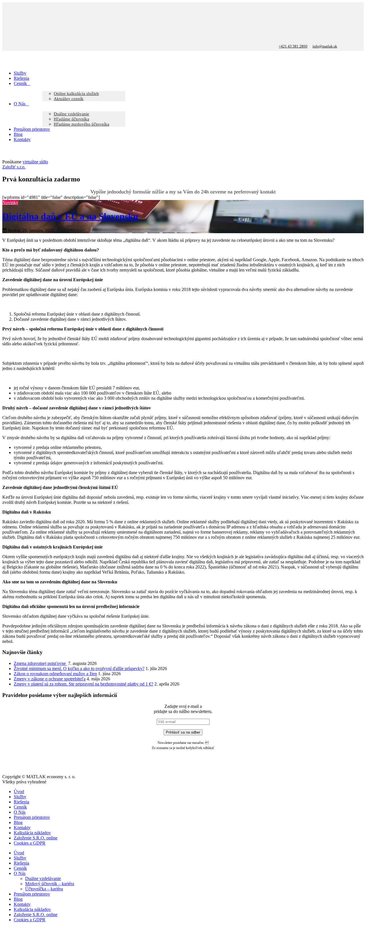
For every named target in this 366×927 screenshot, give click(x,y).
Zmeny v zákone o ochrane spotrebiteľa (49, 678)
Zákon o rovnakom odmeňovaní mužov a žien (55, 673)
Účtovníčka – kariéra (44, 888)
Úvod (19, 791)
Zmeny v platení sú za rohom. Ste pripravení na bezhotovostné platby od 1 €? (83, 684)
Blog (18, 822)
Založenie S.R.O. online (35, 837)
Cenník (20, 807)
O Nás (19, 812)
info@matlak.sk (325, 46)
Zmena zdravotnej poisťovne (40, 663)
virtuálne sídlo (35, 161)
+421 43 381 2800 (293, 46)
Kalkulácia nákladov (32, 832)
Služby (20, 796)
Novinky (10, 202)
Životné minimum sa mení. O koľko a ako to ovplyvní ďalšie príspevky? (79, 668)
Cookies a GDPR (29, 843)
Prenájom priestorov (32, 817)
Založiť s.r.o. (13, 167)
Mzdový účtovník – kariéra (49, 883)
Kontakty (22, 827)
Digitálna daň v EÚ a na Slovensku (70, 216)
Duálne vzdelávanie (43, 878)
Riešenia (21, 801)
